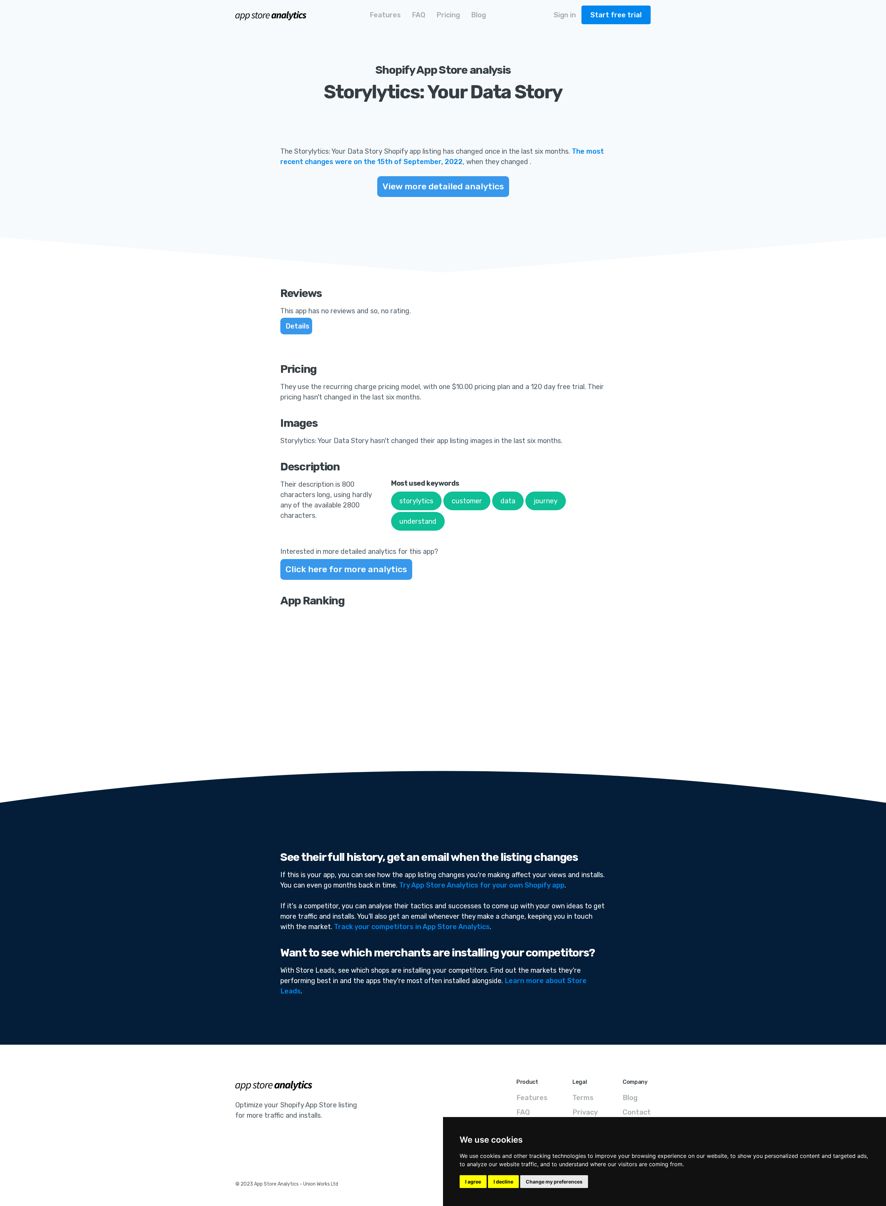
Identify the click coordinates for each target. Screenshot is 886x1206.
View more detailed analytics (443, 186)
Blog (630, 1098)
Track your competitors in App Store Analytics (412, 926)
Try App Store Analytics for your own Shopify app (481, 885)
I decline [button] (503, 1182)
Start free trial (616, 15)
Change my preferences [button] (554, 1182)
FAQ (523, 1112)
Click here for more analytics (346, 569)
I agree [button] (473, 1182)
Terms (583, 1098)
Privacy (585, 1112)
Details (297, 326)
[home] (271, 15)
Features (532, 1098)
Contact (637, 1112)
